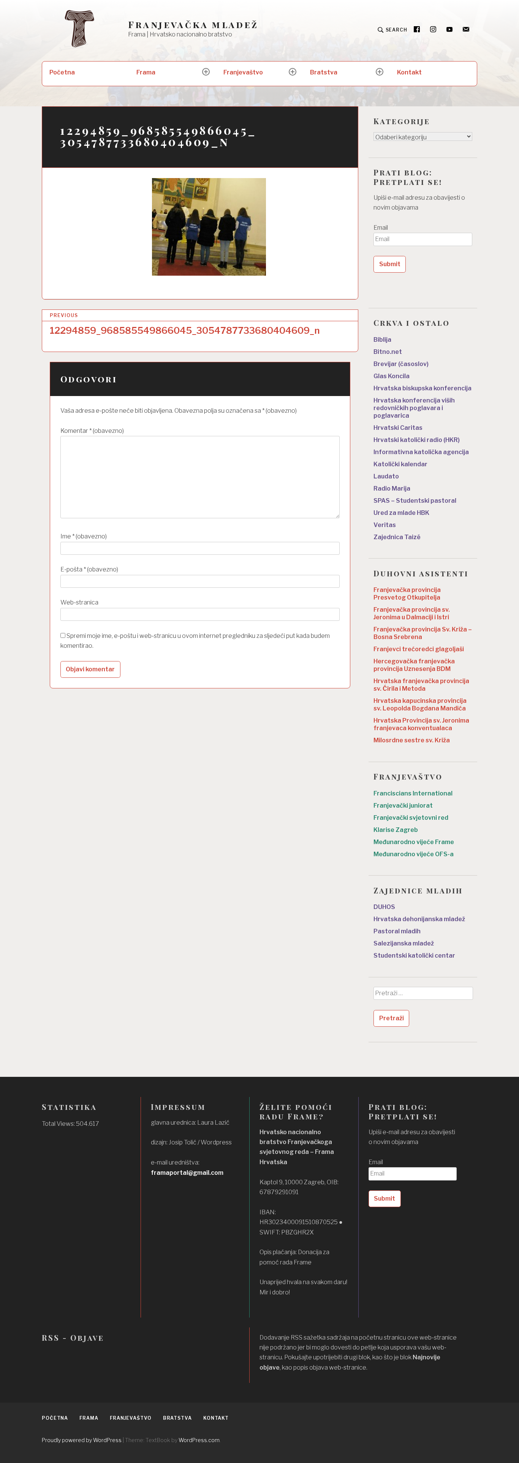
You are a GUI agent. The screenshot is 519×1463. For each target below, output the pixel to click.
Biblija (382, 339)
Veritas (384, 525)
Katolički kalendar (400, 464)
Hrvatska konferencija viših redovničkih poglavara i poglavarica (414, 408)
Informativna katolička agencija (421, 452)
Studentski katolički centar (414, 955)
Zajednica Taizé (397, 537)
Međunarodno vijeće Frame (413, 842)
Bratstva (323, 72)
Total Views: (59, 1123)
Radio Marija (391, 488)
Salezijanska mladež (403, 943)
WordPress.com (199, 1440)
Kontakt (409, 72)
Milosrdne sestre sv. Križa (411, 740)
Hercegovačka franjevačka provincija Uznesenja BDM (414, 665)
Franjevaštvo (243, 72)
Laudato (386, 476)
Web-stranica (79, 602)
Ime (83, 536)
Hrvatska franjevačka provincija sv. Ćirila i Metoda (421, 684)
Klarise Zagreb (395, 829)
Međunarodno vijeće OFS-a (413, 854)
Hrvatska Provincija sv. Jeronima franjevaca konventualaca (421, 724)
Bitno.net (387, 351)
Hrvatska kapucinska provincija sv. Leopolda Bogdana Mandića (420, 704)
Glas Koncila (391, 376)
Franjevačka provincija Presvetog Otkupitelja (407, 593)
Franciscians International (413, 793)
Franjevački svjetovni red (410, 817)
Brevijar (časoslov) (401, 364)
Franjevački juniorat (403, 805)
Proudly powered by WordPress (82, 1440)
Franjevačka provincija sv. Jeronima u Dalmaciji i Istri (411, 613)
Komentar (92, 430)
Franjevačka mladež (193, 24)
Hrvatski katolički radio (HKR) (416, 439)
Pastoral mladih (397, 931)
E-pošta (89, 569)
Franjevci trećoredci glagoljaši (418, 649)
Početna (62, 72)
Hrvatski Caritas (397, 427)
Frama (145, 72)
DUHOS (384, 907)
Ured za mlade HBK (401, 512)
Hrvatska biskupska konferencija (422, 388)
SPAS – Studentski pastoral (414, 500)
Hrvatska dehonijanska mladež (419, 919)
